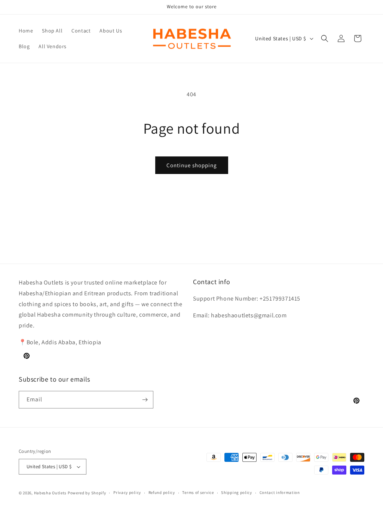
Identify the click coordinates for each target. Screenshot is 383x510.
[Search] (324, 38)
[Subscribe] (145, 399)
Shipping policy (236, 492)
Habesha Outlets (50, 492)
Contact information (280, 492)
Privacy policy (127, 492)
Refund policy (161, 492)
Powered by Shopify (87, 492)
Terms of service (198, 492)
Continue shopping (191, 165)
